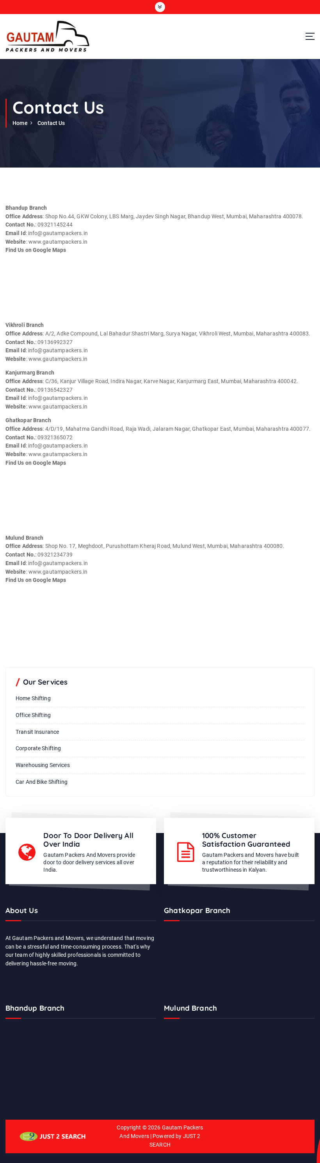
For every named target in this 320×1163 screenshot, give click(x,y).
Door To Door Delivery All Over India (88, 840)
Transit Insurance (37, 732)
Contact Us (51, 123)
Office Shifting (33, 715)
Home (20, 123)
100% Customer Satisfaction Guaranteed (246, 840)
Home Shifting (33, 698)
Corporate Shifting (38, 748)
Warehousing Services (43, 765)
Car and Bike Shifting (42, 782)
